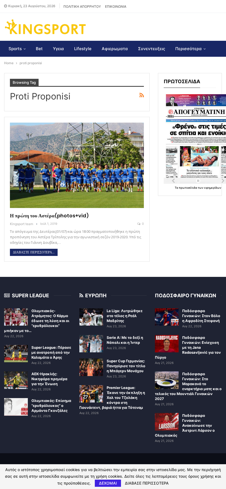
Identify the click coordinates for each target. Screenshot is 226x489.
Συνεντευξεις (151, 48)
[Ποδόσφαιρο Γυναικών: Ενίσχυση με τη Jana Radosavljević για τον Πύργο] (167, 344)
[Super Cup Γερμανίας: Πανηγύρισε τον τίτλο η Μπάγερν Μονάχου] (91, 367)
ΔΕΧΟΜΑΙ (108, 483)
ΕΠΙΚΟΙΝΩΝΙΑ (115, 6)
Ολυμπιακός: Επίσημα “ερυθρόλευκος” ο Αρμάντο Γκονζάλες (51, 405)
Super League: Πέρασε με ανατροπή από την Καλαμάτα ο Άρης (51, 352)
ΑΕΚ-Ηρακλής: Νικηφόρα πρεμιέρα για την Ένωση (49, 379)
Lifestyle (83, 48)
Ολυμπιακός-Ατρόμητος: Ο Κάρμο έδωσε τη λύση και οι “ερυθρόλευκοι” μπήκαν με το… (36, 321)
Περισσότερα (188, 48)
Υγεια (58, 48)
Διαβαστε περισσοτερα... (34, 252)
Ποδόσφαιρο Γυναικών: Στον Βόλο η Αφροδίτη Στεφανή (201, 316)
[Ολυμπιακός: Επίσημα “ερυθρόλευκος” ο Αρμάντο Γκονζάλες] (16, 407)
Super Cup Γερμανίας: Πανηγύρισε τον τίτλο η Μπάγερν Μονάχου (126, 366)
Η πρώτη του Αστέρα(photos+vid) (49, 215)
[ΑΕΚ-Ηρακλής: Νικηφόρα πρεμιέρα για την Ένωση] (16, 380)
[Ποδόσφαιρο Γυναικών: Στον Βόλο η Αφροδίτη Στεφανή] (167, 317)
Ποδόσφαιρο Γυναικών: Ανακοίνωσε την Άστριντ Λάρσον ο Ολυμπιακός (185, 425)
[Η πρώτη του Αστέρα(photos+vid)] (77, 165)
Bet (39, 48)
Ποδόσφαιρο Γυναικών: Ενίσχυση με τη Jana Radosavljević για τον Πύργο (188, 347)
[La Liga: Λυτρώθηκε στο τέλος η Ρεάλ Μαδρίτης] (91, 317)
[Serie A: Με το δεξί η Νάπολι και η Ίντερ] (91, 344)
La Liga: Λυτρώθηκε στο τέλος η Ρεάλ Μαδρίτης (124, 316)
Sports (15, 48)
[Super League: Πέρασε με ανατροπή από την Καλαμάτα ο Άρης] (16, 354)
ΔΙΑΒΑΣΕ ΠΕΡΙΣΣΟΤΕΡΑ (147, 483)
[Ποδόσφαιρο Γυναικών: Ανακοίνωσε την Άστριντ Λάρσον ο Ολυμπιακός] (167, 422)
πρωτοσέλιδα (188, 187)
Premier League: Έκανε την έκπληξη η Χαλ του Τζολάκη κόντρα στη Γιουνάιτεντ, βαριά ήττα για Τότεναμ (112, 397)
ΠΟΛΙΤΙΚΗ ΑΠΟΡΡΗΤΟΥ (82, 6)
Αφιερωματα (115, 48)
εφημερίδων (212, 187)
